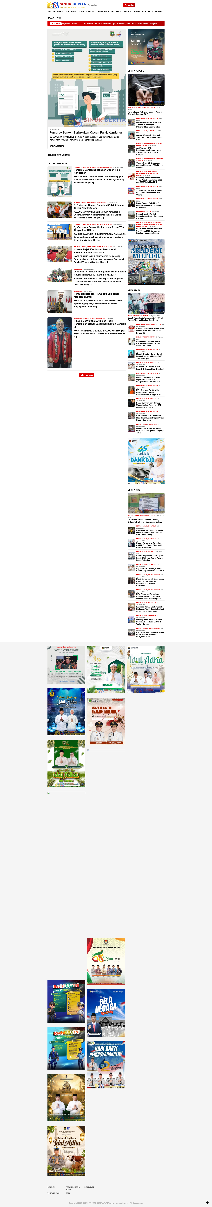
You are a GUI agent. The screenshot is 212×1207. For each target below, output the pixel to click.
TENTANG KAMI (53, 1193)
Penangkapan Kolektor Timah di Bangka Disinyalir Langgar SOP (145, 113)
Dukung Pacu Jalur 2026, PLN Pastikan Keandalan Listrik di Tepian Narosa (149, 621)
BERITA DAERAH (141, 131)
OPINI (68, 1193)
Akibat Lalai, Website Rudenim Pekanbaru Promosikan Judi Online (149, 192)
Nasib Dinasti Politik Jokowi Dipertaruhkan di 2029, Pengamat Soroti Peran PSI (148, 379)
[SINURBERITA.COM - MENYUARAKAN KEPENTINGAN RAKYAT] (66, 4)
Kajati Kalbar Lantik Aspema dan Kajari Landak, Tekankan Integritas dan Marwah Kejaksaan (150, 582)
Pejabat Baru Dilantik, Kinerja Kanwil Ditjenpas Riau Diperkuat (150, 368)
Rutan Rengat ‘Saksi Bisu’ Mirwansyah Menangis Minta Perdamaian (148, 205)
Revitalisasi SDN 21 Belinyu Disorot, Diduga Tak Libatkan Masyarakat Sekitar (145, 520)
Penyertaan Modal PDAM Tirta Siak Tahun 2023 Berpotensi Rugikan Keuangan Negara (149, 230)
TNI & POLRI (151, 107)
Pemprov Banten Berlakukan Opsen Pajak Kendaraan (86, 132)
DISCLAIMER (89, 1187)
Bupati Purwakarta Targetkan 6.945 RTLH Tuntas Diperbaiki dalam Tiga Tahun (133, 24)
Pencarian (129, 5)
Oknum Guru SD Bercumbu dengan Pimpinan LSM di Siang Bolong (149, 165)
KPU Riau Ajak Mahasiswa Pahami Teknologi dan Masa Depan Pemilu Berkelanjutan (148, 596)
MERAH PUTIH (91, 167)
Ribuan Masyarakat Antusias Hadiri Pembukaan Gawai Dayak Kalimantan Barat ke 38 (100, 324)
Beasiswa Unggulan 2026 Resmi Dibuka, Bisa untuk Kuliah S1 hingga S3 (150, 330)
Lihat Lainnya (86, 374)
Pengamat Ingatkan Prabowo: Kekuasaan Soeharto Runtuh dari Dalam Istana (149, 343)
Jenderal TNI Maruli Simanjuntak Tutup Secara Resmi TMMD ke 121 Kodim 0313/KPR (100, 273)
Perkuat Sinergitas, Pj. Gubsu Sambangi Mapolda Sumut (96, 295)
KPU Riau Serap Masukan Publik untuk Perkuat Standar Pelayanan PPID (150, 634)
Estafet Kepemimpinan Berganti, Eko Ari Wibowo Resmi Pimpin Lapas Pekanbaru (150, 557)
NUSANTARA (101, 167)
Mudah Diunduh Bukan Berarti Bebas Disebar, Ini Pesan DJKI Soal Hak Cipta (149, 356)
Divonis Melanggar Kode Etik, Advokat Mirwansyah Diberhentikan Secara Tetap (149, 124)
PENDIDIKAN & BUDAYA (91, 318)
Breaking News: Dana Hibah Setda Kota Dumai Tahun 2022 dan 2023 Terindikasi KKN (149, 179)
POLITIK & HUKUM (152, 118)
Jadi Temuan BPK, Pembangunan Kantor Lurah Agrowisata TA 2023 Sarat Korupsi (148, 151)
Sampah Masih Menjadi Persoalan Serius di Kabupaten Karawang (149, 216)
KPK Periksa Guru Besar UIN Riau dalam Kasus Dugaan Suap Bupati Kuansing (150, 417)
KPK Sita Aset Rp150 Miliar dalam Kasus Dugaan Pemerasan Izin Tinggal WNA (148, 392)
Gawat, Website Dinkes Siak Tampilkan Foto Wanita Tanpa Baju (148, 137)
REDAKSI (51, 1187)
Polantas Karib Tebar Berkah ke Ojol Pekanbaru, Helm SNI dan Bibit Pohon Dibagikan (149, 532)
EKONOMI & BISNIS (80, 167)
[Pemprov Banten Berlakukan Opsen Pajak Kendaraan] (86, 78)
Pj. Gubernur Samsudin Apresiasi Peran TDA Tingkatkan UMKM (99, 228)
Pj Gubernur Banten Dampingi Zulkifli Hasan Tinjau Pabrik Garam (99, 206)
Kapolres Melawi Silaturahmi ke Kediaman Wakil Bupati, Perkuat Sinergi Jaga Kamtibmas (150, 609)
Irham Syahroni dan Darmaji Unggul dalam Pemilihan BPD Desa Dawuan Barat (149, 405)
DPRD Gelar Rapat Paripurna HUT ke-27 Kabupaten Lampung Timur (150, 430)
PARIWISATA (152, 615)
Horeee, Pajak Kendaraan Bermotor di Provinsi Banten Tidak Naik (95, 251)
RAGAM (109, 167)
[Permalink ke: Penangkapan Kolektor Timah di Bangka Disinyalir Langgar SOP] (146, 90)
